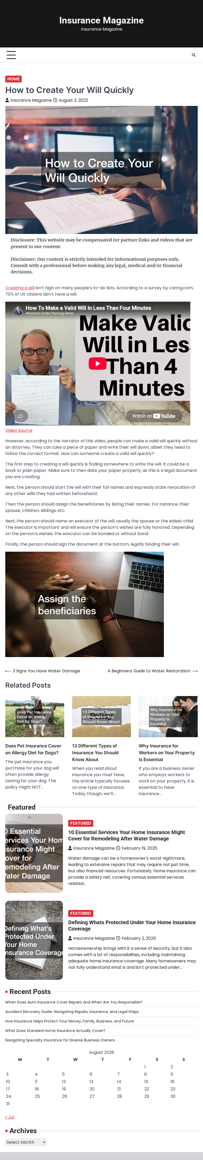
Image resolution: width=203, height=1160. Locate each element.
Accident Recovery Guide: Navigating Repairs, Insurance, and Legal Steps (72, 1011)
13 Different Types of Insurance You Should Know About (95, 752)
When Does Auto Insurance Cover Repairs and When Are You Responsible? (73, 1002)
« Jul (9, 1117)
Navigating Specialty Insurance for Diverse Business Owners (60, 1040)
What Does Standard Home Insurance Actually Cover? (55, 1030)
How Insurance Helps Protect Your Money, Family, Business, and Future (69, 1021)
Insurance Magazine (101, 20)
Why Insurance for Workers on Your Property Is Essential (167, 752)
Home (13, 79)
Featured (80, 823)
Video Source (19, 430)
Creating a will (20, 288)
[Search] (194, 55)
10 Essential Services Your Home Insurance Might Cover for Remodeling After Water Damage (126, 835)
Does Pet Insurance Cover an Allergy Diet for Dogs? (33, 749)
